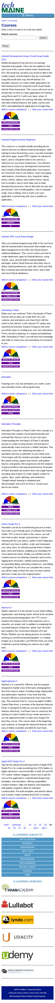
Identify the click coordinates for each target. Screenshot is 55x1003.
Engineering (27, 847)
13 (45, 824)
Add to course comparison (14, 109)
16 (14, 828)
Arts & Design (27, 839)
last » (44, 828)
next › (36, 828)
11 (35, 824)
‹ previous (16, 824)
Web (27, 875)
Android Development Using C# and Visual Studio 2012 (25, 58)
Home (3, 21)
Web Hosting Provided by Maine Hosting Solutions (27, 996)
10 (30, 824)
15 (9, 828)
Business (27, 843)
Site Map (43, 993)
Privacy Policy (23, 993)
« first (6, 824)
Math (27, 855)
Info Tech (27, 851)
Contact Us (12, 993)
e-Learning (12, 21)
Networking (28, 859)
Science (27, 871)
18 (24, 828)
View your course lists (42, 109)
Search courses (9, 34)
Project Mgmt (27, 867)
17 (19, 828)
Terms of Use (34, 993)
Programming (27, 863)
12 (40, 824)
